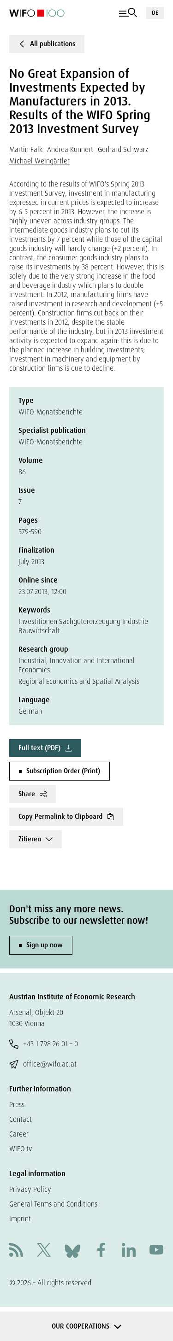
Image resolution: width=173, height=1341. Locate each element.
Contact (20, 1119)
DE (155, 13)
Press (16, 1104)
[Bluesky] (72, 1250)
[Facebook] (101, 1251)
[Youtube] (156, 1251)
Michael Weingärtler (39, 161)
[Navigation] (128, 13)
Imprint (20, 1219)
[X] (44, 1251)
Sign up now (44, 945)
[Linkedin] (129, 1251)
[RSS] (16, 1251)
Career (19, 1134)
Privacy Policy (30, 1189)
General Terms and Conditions (53, 1204)
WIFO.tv (20, 1149)
